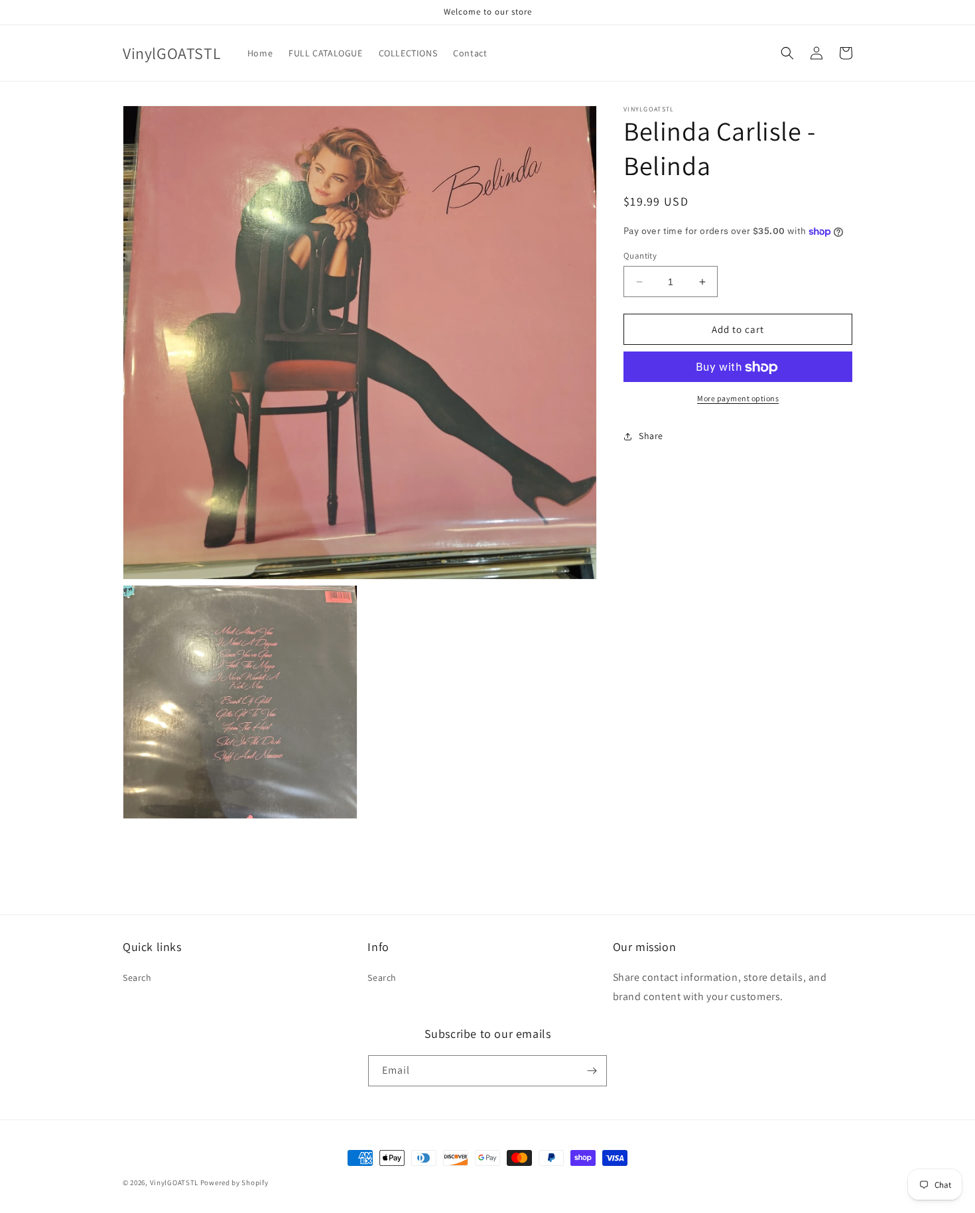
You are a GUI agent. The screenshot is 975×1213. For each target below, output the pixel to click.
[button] (787, 53)
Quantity (640, 255)
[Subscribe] (591, 1070)
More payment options (738, 399)
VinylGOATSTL (174, 1182)
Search (137, 978)
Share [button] (651, 436)
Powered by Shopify (234, 1182)
